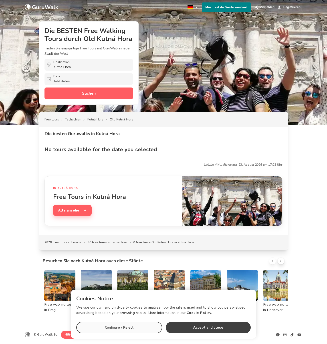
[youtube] (299, 335)
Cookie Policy (199, 312)
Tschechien (73, 119)
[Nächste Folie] (281, 261)
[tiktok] (292, 335)
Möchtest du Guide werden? (226, 7)
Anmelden (267, 7)
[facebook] (278, 335)
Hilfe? (69, 334)
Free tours (51, 119)
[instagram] (285, 335)
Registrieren (292, 7)
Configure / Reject (119, 327)
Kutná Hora (95, 119)
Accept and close (208, 327)
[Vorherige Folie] (272, 261)
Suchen (89, 93)
